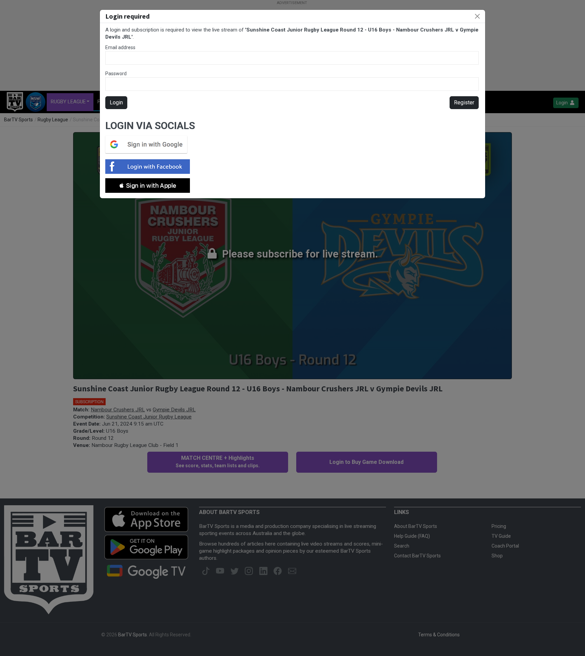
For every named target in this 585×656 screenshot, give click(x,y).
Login (116, 102)
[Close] (477, 16)
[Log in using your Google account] (148, 144)
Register (464, 102)
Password (116, 73)
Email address (120, 47)
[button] (147, 185)
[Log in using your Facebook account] (150, 166)
